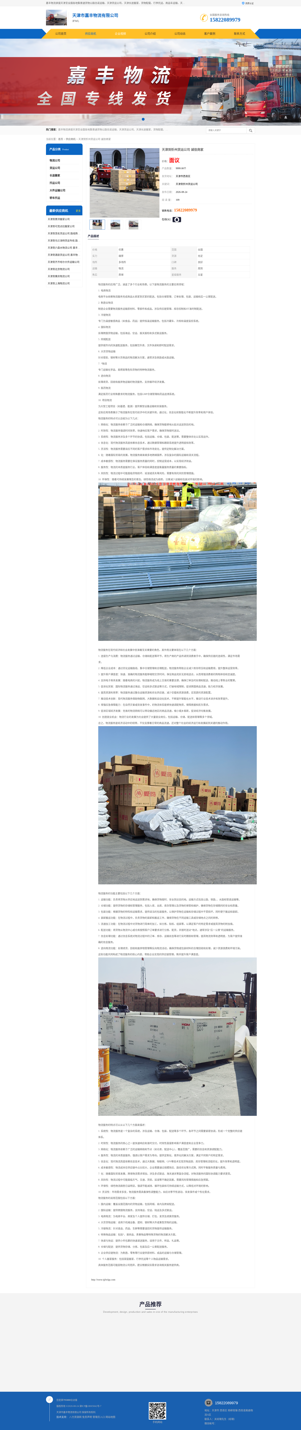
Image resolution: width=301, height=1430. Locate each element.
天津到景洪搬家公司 (59, 219)
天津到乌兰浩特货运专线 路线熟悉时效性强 (64, 240)
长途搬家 (55, 175)
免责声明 (87, 1417)
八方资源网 (75, 1417)
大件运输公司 (57, 190)
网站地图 (110, 1417)
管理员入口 (99, 1417)
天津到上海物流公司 (59, 283)
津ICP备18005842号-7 (90, 1406)
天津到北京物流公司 (59, 269)
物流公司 (55, 160)
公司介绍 (150, 33)
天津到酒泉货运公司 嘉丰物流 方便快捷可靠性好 (64, 255)
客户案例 (209, 33)
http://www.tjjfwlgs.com (103, 1279)
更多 (78, 211)
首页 (60, 139)
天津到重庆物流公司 (59, 276)
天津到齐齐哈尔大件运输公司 (63, 262)
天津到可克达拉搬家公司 (61, 226)
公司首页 (60, 33)
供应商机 (90, 33)
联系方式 (239, 33)
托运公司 (55, 183)
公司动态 (180, 33)
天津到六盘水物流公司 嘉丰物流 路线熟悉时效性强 (64, 247)
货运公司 (55, 168)
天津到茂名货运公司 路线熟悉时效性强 (64, 233)
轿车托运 (55, 198)
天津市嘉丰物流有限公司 (68, 1412)
